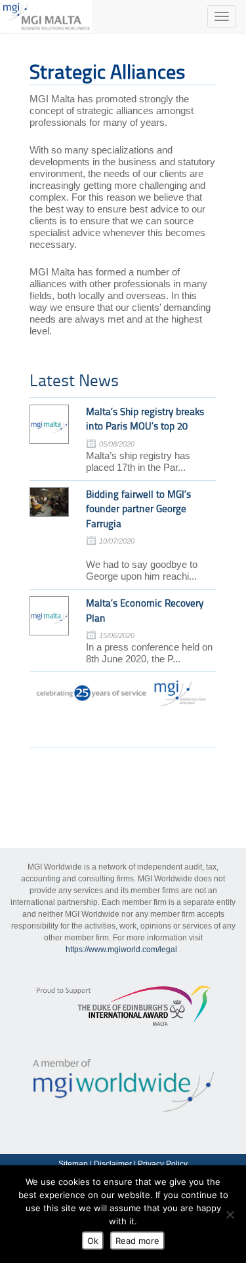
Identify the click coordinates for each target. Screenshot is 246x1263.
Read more (137, 1240)
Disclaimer (113, 1164)
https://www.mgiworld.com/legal (121, 949)
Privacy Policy (163, 1164)
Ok (92, 1240)
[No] (229, 1214)
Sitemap (73, 1164)
